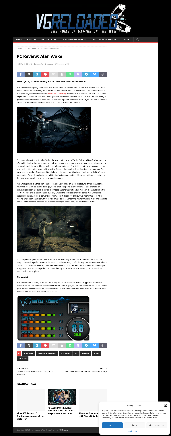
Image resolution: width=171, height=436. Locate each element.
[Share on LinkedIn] (37, 74)
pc (76, 353)
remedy (85, 353)
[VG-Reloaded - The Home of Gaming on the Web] (85, 35)
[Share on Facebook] (21, 74)
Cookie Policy (133, 431)
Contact (126, 39)
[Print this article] (62, 74)
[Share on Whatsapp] (70, 74)
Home (19, 39)
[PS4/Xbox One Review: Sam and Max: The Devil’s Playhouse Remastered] (62, 397)
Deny (134, 425)
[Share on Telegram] (86, 74)
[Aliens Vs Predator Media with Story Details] (93, 400)
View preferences (156, 425)
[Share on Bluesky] (94, 74)
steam (96, 353)
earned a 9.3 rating (57, 93)
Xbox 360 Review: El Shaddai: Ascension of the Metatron (30, 416)
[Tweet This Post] (29, 74)
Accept (112, 425)
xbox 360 (22, 358)
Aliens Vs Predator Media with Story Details (92, 415)
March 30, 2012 (26, 64)
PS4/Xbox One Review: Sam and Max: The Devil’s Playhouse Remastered (61, 410)
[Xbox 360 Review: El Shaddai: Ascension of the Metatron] (31, 400)
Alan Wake (28, 353)
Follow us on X (49, 39)
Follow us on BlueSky (104, 39)
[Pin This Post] (45, 74)
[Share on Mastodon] (78, 74)
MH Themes (63, 430)
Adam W (39, 64)
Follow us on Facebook (75, 39)
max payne (66, 353)
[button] (165, 405)
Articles (31, 39)
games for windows (47, 353)
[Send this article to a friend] (53, 74)
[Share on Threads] (103, 74)
